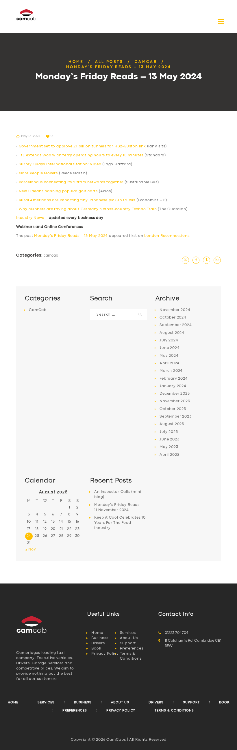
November (175, 310)
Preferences (131, 648)
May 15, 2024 (30, 136)
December (175, 393)
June (169, 348)
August (172, 332)
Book (96, 648)
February (174, 378)
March (171, 370)
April (169, 363)
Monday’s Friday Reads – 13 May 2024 (71, 235)
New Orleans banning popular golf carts (58, 191)
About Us (129, 638)
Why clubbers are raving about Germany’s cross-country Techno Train (88, 209)
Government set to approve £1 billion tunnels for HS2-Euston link (82, 146)
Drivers (98, 643)
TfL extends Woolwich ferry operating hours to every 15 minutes (81, 155)
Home (76, 61)
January (173, 386)
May (169, 355)
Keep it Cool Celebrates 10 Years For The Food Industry (120, 523)
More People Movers (38, 173)
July (169, 340)
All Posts (109, 61)
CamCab (146, 61)
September (176, 325)
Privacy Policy (104, 653)
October (173, 317)
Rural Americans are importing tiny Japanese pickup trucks (77, 200)
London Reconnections (166, 235)
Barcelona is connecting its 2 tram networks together (71, 182)
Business (99, 638)
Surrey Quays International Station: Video (60, 164)
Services (128, 632)
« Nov (30, 549)
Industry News (30, 217)
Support (128, 643)
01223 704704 (176, 632)
